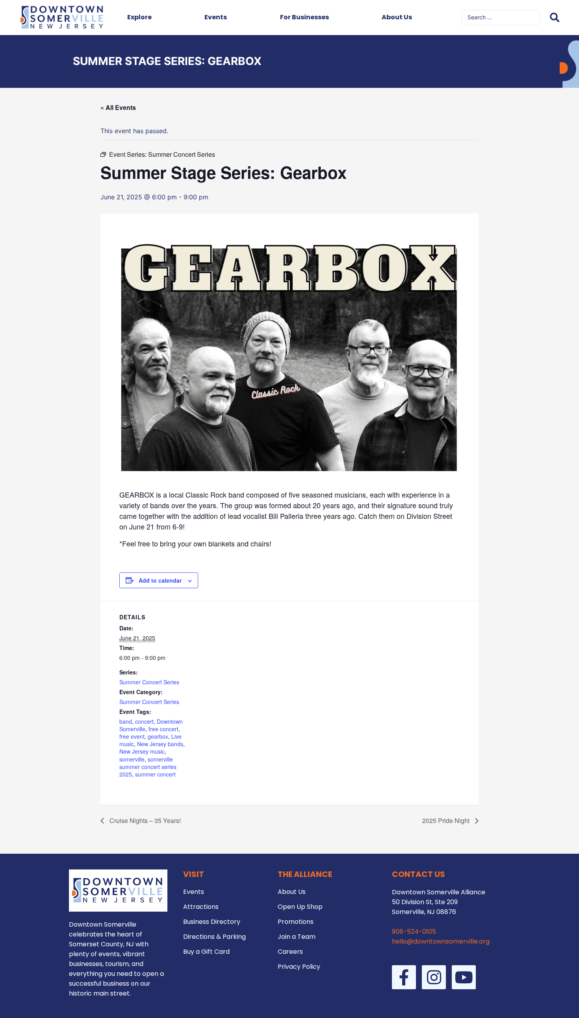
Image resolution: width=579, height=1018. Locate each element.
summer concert (155, 774)
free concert (163, 729)
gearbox (158, 736)
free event (132, 736)
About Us (397, 17)
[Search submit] (554, 17)
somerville (132, 759)
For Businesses (304, 17)
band (125, 721)
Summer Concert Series (149, 682)
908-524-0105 (414, 931)
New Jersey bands (160, 744)
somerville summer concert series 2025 (147, 766)
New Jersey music (142, 751)
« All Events (118, 107)
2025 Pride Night (446, 820)
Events (215, 17)
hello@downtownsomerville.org (441, 941)
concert (144, 721)
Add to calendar (160, 580)
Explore (139, 17)
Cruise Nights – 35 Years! (144, 820)
